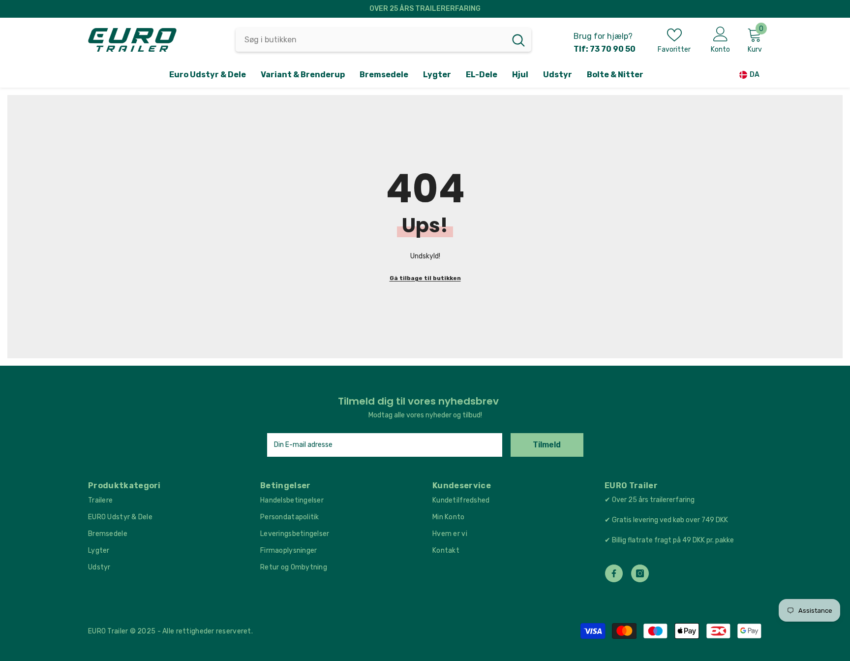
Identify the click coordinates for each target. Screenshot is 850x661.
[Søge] (383, 40)
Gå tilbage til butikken (425, 278)
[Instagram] (640, 573)
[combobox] (371, 40)
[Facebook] (614, 573)
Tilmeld (547, 444)
